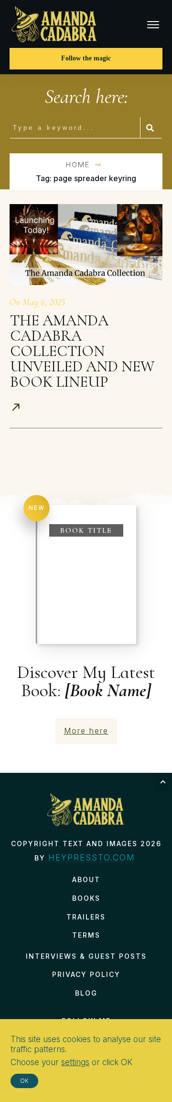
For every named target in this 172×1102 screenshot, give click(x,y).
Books (86, 898)
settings (75, 1062)
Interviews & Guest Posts (86, 956)
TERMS (86, 935)
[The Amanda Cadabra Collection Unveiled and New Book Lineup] (86, 244)
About (86, 879)
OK (24, 1080)
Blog (86, 993)
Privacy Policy (86, 974)
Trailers (86, 917)
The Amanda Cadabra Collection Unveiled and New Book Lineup (82, 351)
